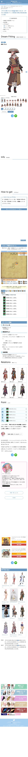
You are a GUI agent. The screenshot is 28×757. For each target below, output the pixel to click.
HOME (14, 497)
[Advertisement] (14, 137)
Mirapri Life (14, 1)
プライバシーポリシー (17, 721)
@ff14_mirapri (8, 451)
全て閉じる (23, 240)
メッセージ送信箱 (10, 721)
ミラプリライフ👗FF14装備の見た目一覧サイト (14, 722)
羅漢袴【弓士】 (12, 417)
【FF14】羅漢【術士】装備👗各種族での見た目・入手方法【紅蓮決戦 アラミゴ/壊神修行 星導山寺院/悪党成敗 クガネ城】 (15, 642)
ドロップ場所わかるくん (9, 25)
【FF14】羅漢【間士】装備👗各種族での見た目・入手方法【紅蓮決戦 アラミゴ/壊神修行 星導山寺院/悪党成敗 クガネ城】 (15, 647)
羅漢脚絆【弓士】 (12, 420)
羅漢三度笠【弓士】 (13, 408)
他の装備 (3, 440)
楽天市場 (19, 544)
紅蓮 (4, 42)
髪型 (7, 440)
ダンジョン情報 (8, 27)
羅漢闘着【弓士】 (12, 411)
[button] (26, 71)
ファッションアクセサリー (15, 440)
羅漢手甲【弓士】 (12, 414)
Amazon (19, 541)
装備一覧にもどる (14, 492)
